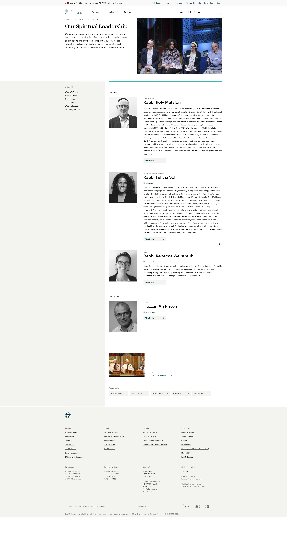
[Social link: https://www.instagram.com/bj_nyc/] (208, 506)
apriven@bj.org (150, 312)
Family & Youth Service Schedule (155, 445)
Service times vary (194, 479)
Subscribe (208, 3)
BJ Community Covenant (74, 457)
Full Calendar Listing (160, 3)
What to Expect (71, 106)
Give (218, 3)
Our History (70, 99)
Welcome (68, 428)
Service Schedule (193, 3)
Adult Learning (109, 440)
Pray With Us (147, 428)
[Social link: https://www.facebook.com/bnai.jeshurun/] (186, 506)
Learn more (147, 486)
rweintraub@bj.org (151, 261)
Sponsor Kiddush (187, 436)
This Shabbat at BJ (149, 436)
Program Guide (157, 393)
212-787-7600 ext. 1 (150, 484)
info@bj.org (147, 476)
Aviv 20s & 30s (109, 449)
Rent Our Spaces (187, 432)
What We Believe (72, 92)
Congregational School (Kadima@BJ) (195, 449)
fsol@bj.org (149, 183)
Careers (184, 440)
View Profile (149, 160)
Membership (198, 393)
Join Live (184, 471)
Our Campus (70, 102)
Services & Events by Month (114, 436)
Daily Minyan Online (150, 432)
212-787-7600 (110, 476)
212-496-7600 (110, 479)
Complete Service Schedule (153, 440)
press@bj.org (147, 491)
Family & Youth (109, 445)
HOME (67, 19)
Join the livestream (116, 3)
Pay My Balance (187, 457)
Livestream (177, 3)
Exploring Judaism (72, 109)
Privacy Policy (141, 506)
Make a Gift (177, 393)
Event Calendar (137, 393)
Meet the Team (71, 95)
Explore (106, 428)
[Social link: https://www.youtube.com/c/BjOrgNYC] (197, 506)
